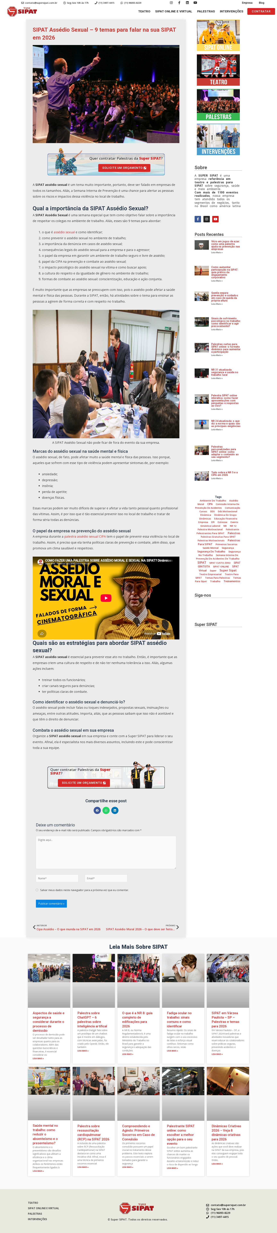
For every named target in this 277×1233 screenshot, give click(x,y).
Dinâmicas (205, 518)
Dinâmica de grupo (225, 514)
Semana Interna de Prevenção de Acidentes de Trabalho (217, 556)
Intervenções (231, 11)
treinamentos (232, 581)
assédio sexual (64, 232)
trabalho (215, 581)
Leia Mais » (217, 252)
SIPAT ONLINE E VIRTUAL (173, 11)
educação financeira (225, 518)
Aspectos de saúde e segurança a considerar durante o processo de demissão (48, 1022)
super (213, 570)
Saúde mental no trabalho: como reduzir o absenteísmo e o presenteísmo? (45, 1134)
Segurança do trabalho (211, 551)
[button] (261, 11)
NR (225, 525)
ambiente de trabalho (213, 500)
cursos (203, 511)
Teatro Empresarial (210, 574)
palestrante (232, 529)
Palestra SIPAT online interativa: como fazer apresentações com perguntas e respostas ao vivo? (225, 400)
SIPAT (201, 562)
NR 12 (233, 525)
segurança (228, 547)
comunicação (232, 507)
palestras (234, 533)
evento (234, 522)
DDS (212, 511)
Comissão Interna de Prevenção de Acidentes (217, 506)
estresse (222, 522)
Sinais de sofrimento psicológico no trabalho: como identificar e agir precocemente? (226, 322)
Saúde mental (210, 547)
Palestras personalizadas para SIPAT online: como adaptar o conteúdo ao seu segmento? (225, 452)
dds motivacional (227, 511)
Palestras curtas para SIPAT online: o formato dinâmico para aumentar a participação (226, 348)
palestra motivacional (210, 529)
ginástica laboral (210, 525)
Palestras (206, 11)
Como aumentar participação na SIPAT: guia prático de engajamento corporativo (224, 272)
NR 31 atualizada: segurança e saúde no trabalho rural (224, 372)
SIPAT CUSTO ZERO (220, 562)
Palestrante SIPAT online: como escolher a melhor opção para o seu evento (181, 1135)
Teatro (144, 11)
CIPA (210, 504)
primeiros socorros (226, 544)
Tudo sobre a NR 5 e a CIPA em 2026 (224, 474)
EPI (212, 522)
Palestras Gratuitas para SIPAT (218, 536)
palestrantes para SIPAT (210, 533)
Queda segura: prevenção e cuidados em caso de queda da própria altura (224, 296)
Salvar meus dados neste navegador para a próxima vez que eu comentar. (84, 890)
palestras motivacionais (211, 540)
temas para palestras (217, 577)
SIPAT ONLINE (221, 566)
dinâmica (205, 514)
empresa (203, 522)
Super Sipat (228, 570)
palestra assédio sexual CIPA (85, 536)
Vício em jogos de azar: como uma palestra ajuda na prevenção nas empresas (225, 245)
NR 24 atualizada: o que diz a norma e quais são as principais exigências (226, 423)
